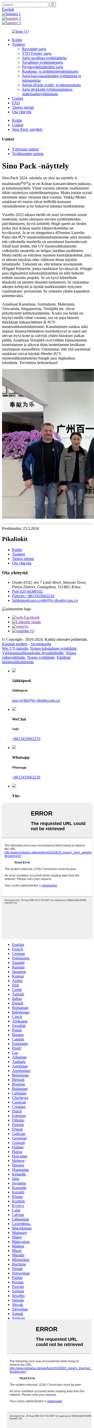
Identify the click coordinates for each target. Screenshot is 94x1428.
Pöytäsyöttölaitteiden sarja (42, 67)
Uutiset (17, 98)
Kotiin (17, 40)
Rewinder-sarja (34, 49)
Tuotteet (18, 44)
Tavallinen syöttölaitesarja (42, 62)
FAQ (16, 103)
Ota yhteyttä (21, 112)
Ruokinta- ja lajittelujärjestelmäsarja (50, 71)
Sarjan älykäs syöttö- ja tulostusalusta (51, 85)
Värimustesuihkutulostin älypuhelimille (33, 653)
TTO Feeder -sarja (36, 53)
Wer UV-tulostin (15, 648)
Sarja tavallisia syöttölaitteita (44, 58)
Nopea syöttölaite (41, 657)
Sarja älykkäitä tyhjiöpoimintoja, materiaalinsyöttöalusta (47, 91)
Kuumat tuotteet (14, 644)
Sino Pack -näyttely (27, 129)
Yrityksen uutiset (25, 149)
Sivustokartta (41, 644)
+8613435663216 (26, 738)
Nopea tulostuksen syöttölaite (53, 648)
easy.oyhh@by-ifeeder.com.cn (36, 700)
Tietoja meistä (23, 107)
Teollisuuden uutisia (28, 154)
